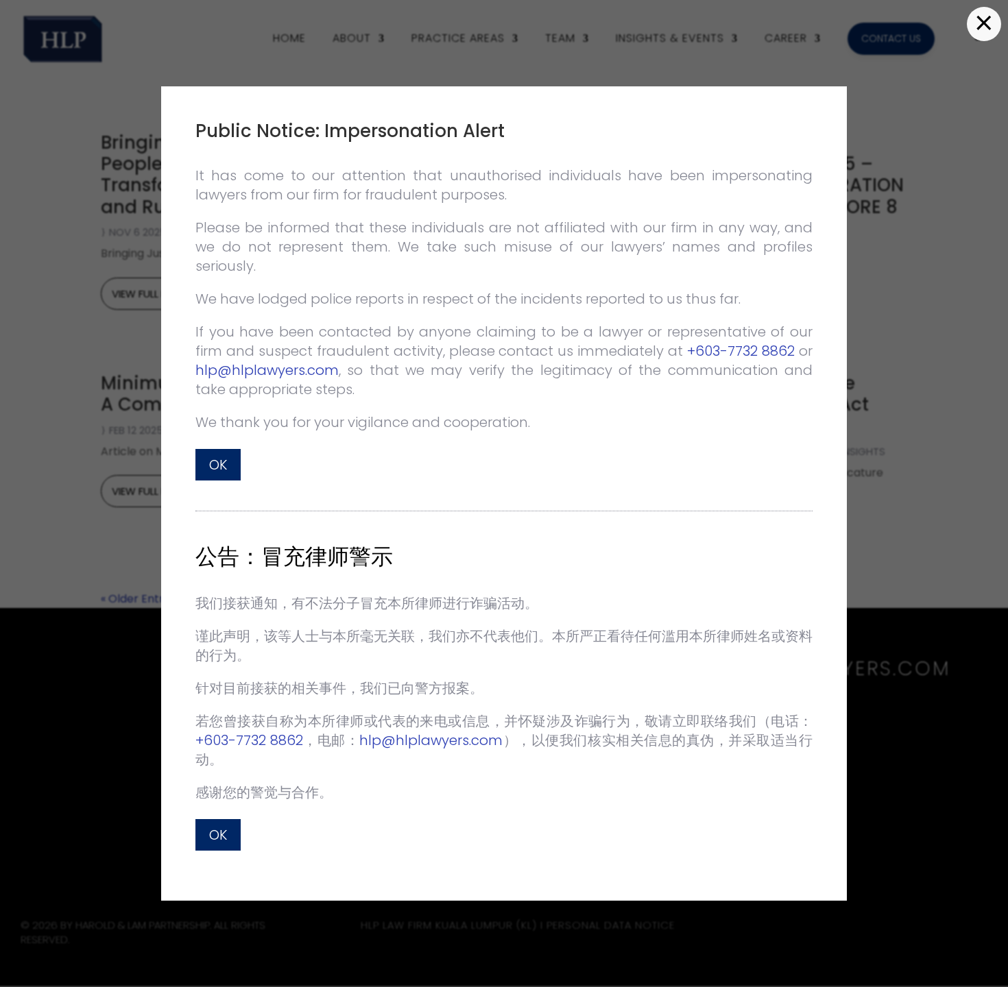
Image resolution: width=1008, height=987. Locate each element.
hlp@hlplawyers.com (267, 370)
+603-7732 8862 (741, 351)
